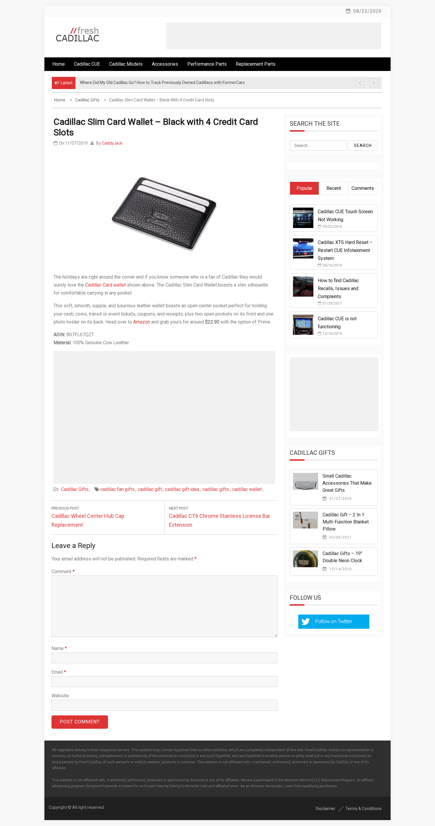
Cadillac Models (126, 64)
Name (59, 648)
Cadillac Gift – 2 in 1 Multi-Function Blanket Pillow (346, 522)
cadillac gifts (215, 489)
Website (60, 696)
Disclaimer (325, 808)
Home (58, 64)
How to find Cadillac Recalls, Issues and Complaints (338, 288)
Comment (63, 571)
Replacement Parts (256, 64)
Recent (333, 188)
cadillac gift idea (182, 489)
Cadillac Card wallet (105, 285)
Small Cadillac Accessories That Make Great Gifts (347, 483)
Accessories (165, 64)
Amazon (141, 322)
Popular (304, 188)
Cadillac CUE (87, 64)
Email (58, 672)
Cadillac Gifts (74, 489)
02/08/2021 (340, 537)
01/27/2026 (340, 499)
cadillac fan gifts (117, 489)
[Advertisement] (273, 35)
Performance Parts (207, 64)
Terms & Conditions (363, 808)
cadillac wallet (247, 489)
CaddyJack (112, 143)
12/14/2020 (340, 569)
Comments (363, 188)
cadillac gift (150, 489)
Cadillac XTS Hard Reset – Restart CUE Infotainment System (345, 250)
